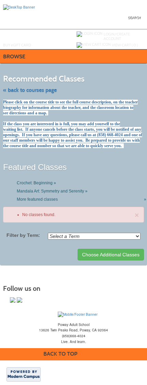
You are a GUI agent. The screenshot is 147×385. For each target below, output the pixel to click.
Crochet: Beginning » (36, 183)
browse (14, 56)
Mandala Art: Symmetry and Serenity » (52, 191)
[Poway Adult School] (77, 314)
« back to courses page (30, 90)
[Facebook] (12, 300)
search (135, 18)
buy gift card (17, 45)
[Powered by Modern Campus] (23, 374)
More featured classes (80, 199)
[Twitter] (19, 300)
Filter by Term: (23, 235)
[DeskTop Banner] (19, 6)
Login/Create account (117, 36)
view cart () (125, 45)
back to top (60, 354)
